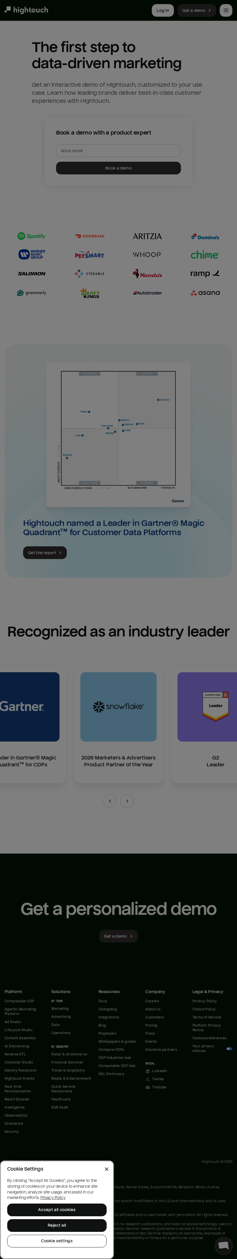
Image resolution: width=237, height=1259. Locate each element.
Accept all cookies (56, 1210)
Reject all (57, 1225)
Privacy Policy (53, 1197)
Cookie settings (57, 1241)
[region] (57, 1210)
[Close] (106, 1169)
